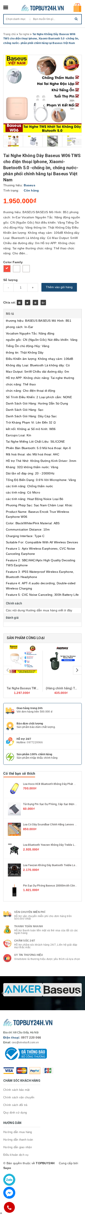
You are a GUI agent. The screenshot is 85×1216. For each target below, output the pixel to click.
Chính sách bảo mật (16, 1089)
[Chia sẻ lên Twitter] (27, 302)
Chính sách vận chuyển (18, 1097)
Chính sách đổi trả (15, 1105)
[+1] (43, 302)
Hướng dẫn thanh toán (18, 1139)
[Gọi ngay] (9, 1207)
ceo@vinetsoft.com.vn (25, 1042)
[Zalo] (9, 1180)
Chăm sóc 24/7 (24, 940)
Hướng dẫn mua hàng (17, 1132)
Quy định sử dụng (15, 1112)
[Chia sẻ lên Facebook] (19, 302)
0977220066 (35, 742)
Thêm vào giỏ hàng (59, 287)
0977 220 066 (31, 1037)
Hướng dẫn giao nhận (17, 1147)
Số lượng (10, 280)
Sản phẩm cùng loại (25, 638)
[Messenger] (9, 1193)
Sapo (7, 1168)
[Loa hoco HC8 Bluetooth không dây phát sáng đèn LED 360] (14, 788)
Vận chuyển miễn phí (29, 912)
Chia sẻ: (9, 302)
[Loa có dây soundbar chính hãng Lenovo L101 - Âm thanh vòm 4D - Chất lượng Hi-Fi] (14, 829)
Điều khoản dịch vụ (16, 1154)
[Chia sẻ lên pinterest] (35, 302)
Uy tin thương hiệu (28, 954)
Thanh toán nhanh (28, 926)
